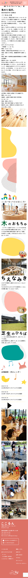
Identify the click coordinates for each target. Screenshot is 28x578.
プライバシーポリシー (21, 563)
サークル (4, 554)
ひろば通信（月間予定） (7, 556)
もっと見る (4, 408)
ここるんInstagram (9, 542)
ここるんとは (4, 549)
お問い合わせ (19, 554)
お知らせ (18, 552)
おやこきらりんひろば (6, 552)
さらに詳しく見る (6, 74)
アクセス (18, 557)
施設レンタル (19, 549)
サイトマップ (19, 560)
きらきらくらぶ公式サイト (11, 540)
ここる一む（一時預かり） (7, 558)
